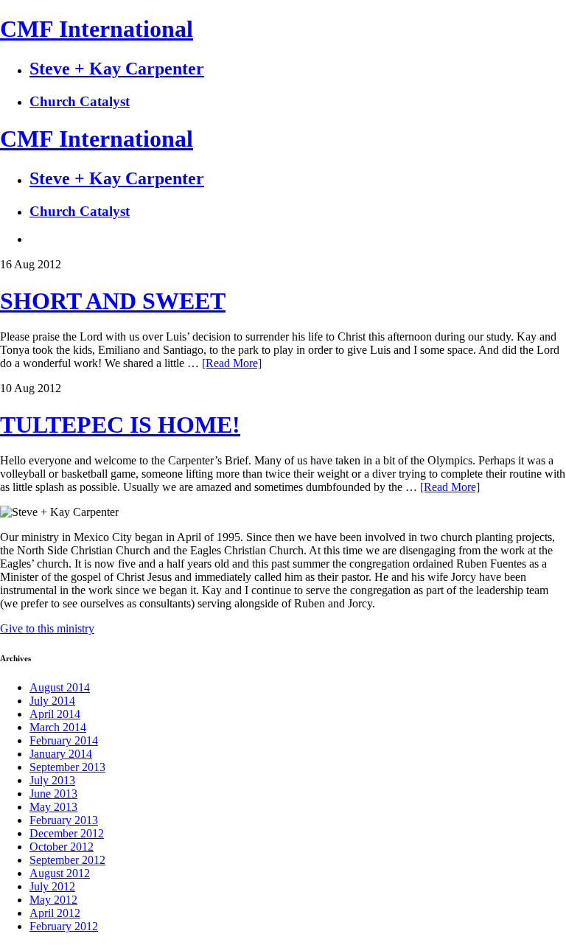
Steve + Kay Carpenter (116, 68)
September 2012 (67, 860)
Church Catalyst (79, 101)
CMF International (96, 28)
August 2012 (59, 873)
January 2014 (60, 753)
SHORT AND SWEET (113, 300)
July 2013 (52, 780)
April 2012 (54, 913)
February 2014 (63, 740)
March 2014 (57, 727)
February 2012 (63, 926)
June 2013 (53, 793)
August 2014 (59, 687)
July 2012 (52, 886)
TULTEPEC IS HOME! (120, 424)
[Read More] (232, 363)
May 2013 (53, 807)
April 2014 (54, 714)
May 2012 (53, 899)
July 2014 (52, 700)
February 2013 (63, 820)
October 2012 (61, 846)
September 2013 (67, 767)
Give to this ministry (47, 628)
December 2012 (66, 833)
